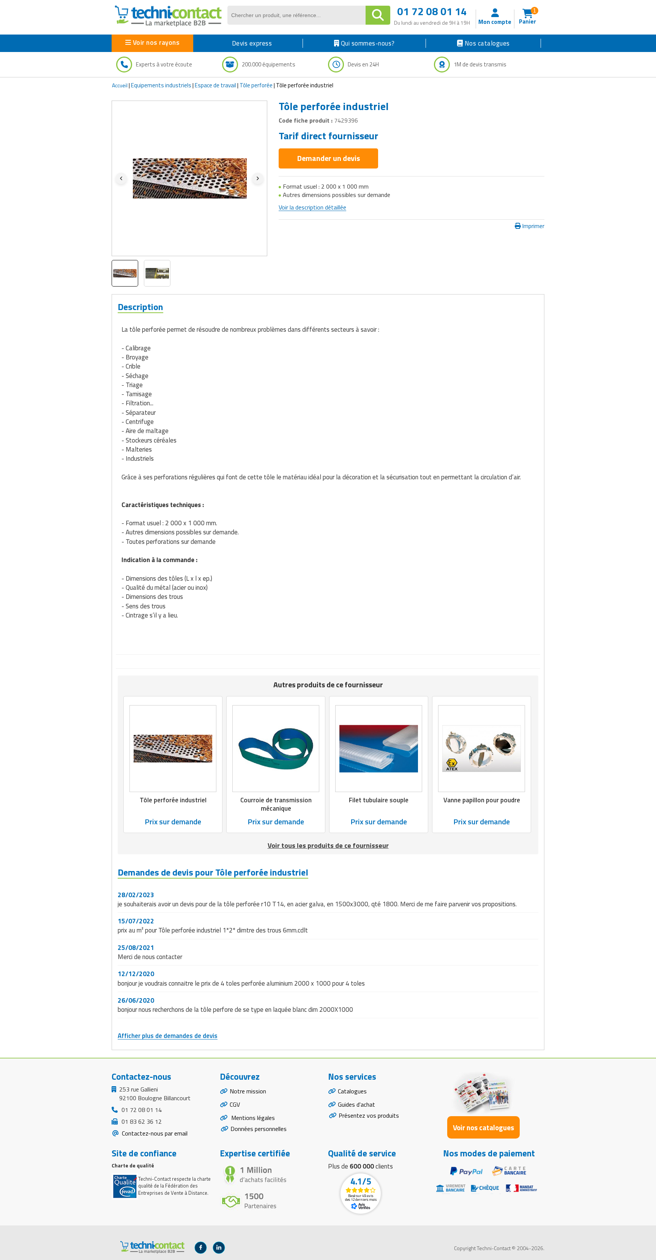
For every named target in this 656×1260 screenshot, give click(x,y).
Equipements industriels (161, 85)
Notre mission (248, 1091)
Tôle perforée (256, 85)
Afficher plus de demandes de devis (168, 1036)
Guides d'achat (356, 1104)
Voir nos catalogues (483, 1127)
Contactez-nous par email (154, 1133)
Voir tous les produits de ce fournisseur (328, 845)
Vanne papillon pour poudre (481, 800)
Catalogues (352, 1091)
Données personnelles (258, 1128)
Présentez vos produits (369, 1115)
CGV (235, 1104)
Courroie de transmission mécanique (276, 804)
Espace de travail (215, 85)
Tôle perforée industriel (173, 800)
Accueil (120, 85)
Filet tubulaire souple (378, 800)
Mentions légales (252, 1117)
